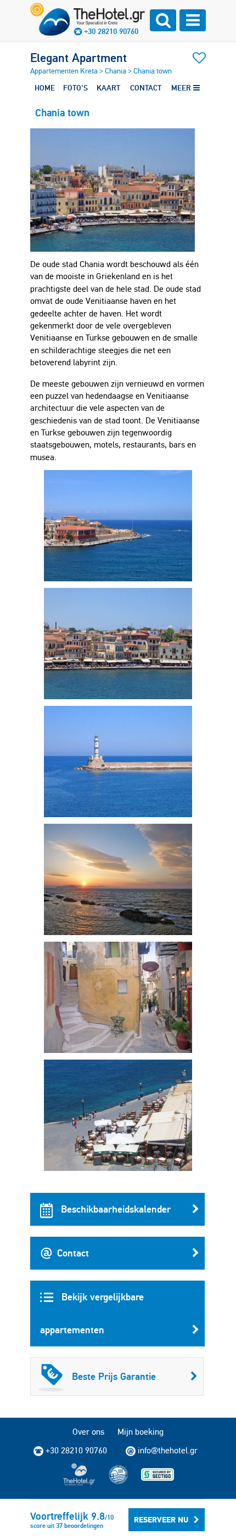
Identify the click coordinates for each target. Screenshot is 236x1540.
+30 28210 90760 (111, 31)
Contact (73, 1253)
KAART (108, 88)
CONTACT (145, 88)
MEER (182, 88)
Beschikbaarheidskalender (114, 1209)
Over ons (88, 1431)
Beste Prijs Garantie (114, 1376)
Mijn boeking (140, 1431)
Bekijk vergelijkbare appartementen (92, 1313)
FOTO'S (75, 88)
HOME (45, 88)
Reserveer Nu (161, 1520)
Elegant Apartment (78, 57)
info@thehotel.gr (168, 1450)
